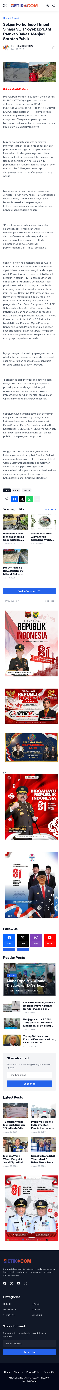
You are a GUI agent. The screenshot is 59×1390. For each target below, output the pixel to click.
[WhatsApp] (29, 499)
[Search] (54, 6)
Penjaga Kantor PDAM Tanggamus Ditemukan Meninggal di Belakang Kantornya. (37, 1022)
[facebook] (4, 1283)
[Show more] (37, 499)
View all (49, 509)
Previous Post (12, 600)
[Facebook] (14, 499)
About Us (18, 1372)
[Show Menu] (5, 6)
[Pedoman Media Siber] (23, 949)
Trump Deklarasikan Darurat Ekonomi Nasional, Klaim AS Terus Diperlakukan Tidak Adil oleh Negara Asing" (39, 1039)
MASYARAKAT (10, 1309)
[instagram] (25, 1283)
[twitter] (11, 1283)
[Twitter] (22, 499)
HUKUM (26, 490)
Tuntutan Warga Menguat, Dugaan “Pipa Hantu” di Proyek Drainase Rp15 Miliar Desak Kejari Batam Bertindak (14, 1125)
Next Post (49, 600)
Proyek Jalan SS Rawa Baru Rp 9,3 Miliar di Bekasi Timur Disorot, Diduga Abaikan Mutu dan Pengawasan (13, 571)
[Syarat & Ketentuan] (9, 949)
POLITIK (36, 1309)
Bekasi (15, 18)
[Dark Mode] (47, 6)
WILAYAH (37, 1315)
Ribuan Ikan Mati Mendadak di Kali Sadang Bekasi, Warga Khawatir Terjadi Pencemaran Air (13, 536)
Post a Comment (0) (29, 591)
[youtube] (18, 1283)
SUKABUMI (8, 1315)
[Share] (53, 47)
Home (6, 18)
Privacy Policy (33, 1372)
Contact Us (49, 1372)
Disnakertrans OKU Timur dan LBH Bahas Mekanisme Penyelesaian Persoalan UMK (43, 1159)
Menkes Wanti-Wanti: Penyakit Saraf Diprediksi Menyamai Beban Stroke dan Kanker (14, 1159)
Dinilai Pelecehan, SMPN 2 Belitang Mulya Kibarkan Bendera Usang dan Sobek (39, 1005)
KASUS (35, 1304)
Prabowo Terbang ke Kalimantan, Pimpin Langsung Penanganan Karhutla (42, 1125)
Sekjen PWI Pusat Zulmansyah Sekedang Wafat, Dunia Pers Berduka (43, 536)
